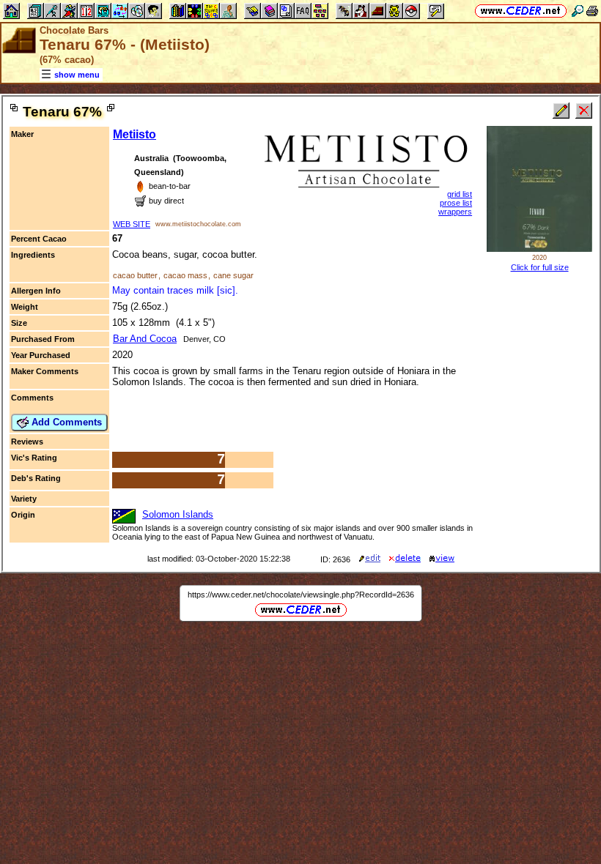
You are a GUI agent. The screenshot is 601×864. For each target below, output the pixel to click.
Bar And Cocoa (145, 338)
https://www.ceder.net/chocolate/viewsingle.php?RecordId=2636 (301, 594)
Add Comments (65, 422)
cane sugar (233, 275)
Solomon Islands (177, 514)
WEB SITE (131, 224)
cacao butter (135, 275)
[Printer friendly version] (592, 10)
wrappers (455, 211)
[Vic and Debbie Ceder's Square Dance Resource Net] (521, 10)
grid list (459, 194)
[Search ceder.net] (577, 10)
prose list (456, 202)
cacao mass (185, 275)
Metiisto (134, 134)
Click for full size (540, 267)
